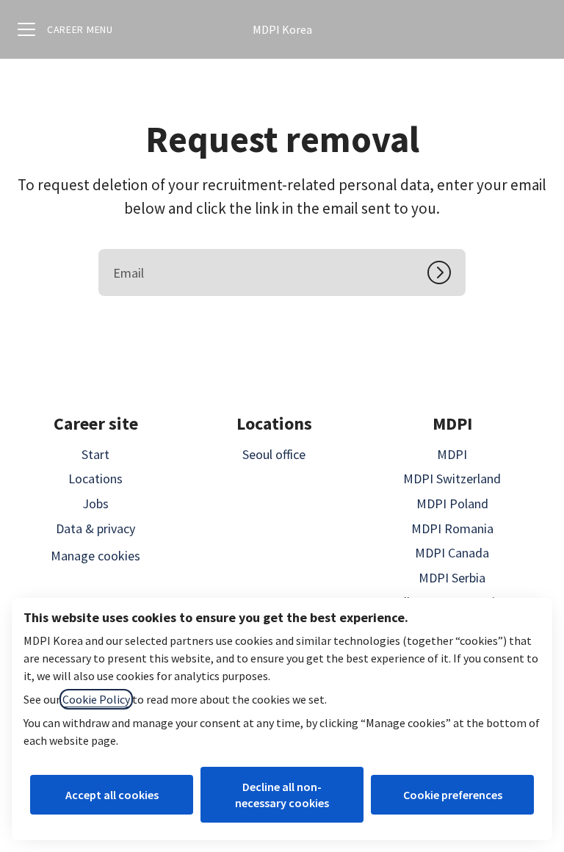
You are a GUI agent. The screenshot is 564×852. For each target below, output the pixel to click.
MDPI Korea (282, 29)
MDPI (452, 454)
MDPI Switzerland (452, 478)
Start (95, 454)
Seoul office (274, 454)
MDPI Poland (452, 503)
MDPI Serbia (452, 577)
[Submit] (446, 272)
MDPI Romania (452, 528)
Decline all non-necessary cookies (282, 794)
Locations (95, 478)
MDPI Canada (452, 552)
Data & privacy (95, 528)
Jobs (95, 503)
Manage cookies (95, 555)
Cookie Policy (96, 699)
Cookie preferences (452, 794)
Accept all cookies (112, 794)
